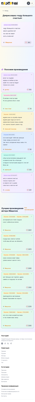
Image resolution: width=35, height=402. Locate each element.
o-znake (7, 190)
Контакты (4, 396)
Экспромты (4, 374)
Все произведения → (29, 209)
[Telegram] (11, 343)
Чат (2, 362)
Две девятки (5, 379)
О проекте (4, 360)
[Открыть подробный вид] (31, 74)
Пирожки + (9, 114)
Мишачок (8, 42)
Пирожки (3, 370)
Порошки (9, 134)
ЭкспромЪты (10, 95)
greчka (7, 89)
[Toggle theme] (28, 3)
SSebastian (8, 149)
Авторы (3, 355)
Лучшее (3, 353)
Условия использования (8, 389)
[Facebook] (5, 343)
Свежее (3, 351)
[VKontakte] (2, 343)
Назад (6, 10)
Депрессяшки (10, 24)
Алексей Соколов (10, 129)
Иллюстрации (5, 358)
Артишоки (9, 155)
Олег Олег (8, 109)
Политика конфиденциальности (10, 391)
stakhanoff (8, 170)
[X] (8, 343)
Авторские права (6, 393)
